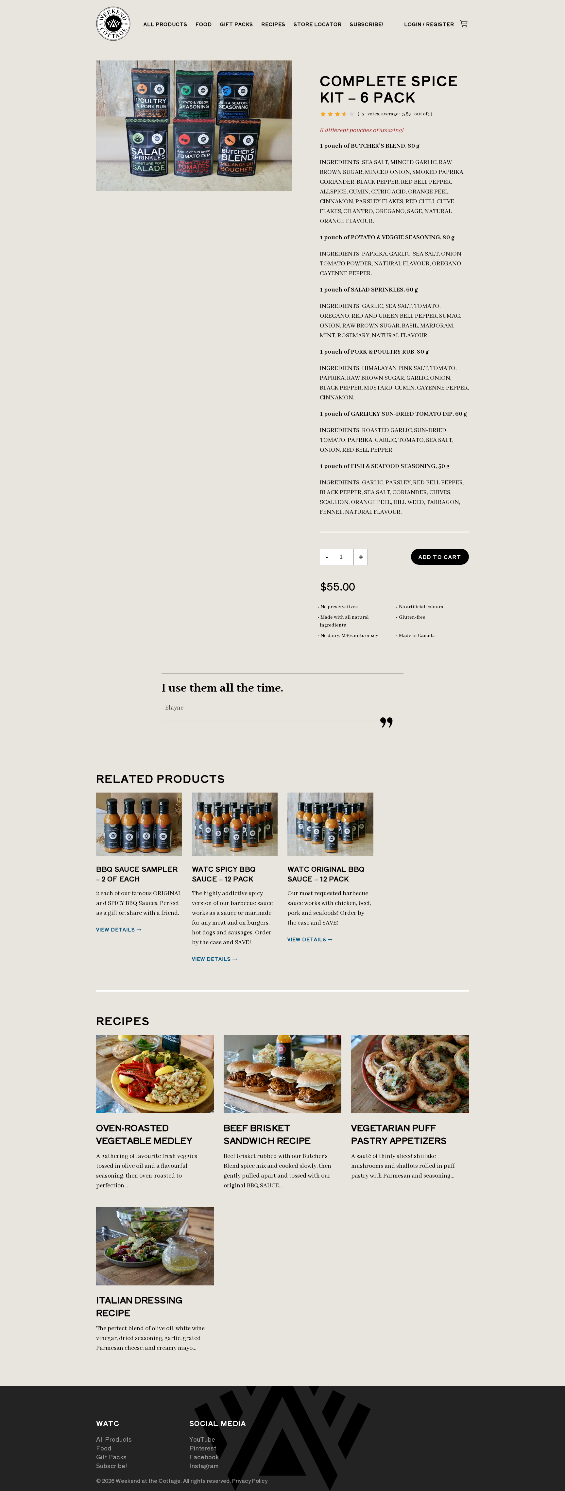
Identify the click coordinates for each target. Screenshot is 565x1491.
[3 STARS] (337, 114)
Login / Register (429, 24)
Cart (464, 24)
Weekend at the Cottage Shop (113, 24)
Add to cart (440, 556)
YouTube (202, 1439)
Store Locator (318, 24)
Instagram (204, 1465)
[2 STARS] (330, 114)
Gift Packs (236, 24)
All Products (165, 24)
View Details (115, 929)
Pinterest (202, 1448)
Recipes (273, 24)
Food (204, 24)
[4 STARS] (344, 114)
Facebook (204, 1456)
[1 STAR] (323, 114)
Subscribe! (367, 24)
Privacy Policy (249, 1480)
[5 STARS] (352, 114)
